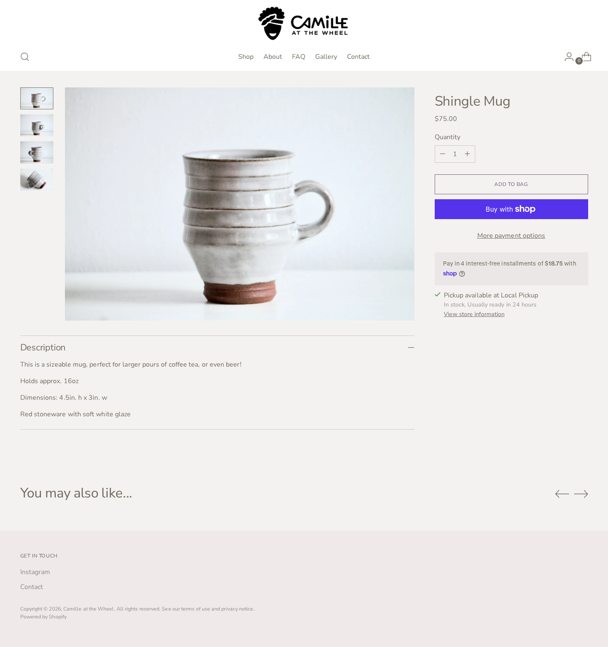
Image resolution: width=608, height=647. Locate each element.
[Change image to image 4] (36, 180)
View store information (474, 314)
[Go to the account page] (566, 56)
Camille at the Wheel (88, 608)
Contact (31, 586)
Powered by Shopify (43, 616)
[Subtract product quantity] (442, 154)
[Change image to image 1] (36, 98)
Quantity (448, 137)
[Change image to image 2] (36, 125)
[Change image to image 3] (36, 152)
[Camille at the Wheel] (304, 24)
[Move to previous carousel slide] (562, 494)
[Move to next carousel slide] (581, 494)
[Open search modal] (25, 56)
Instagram (35, 572)
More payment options (511, 235)
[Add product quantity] (467, 154)
